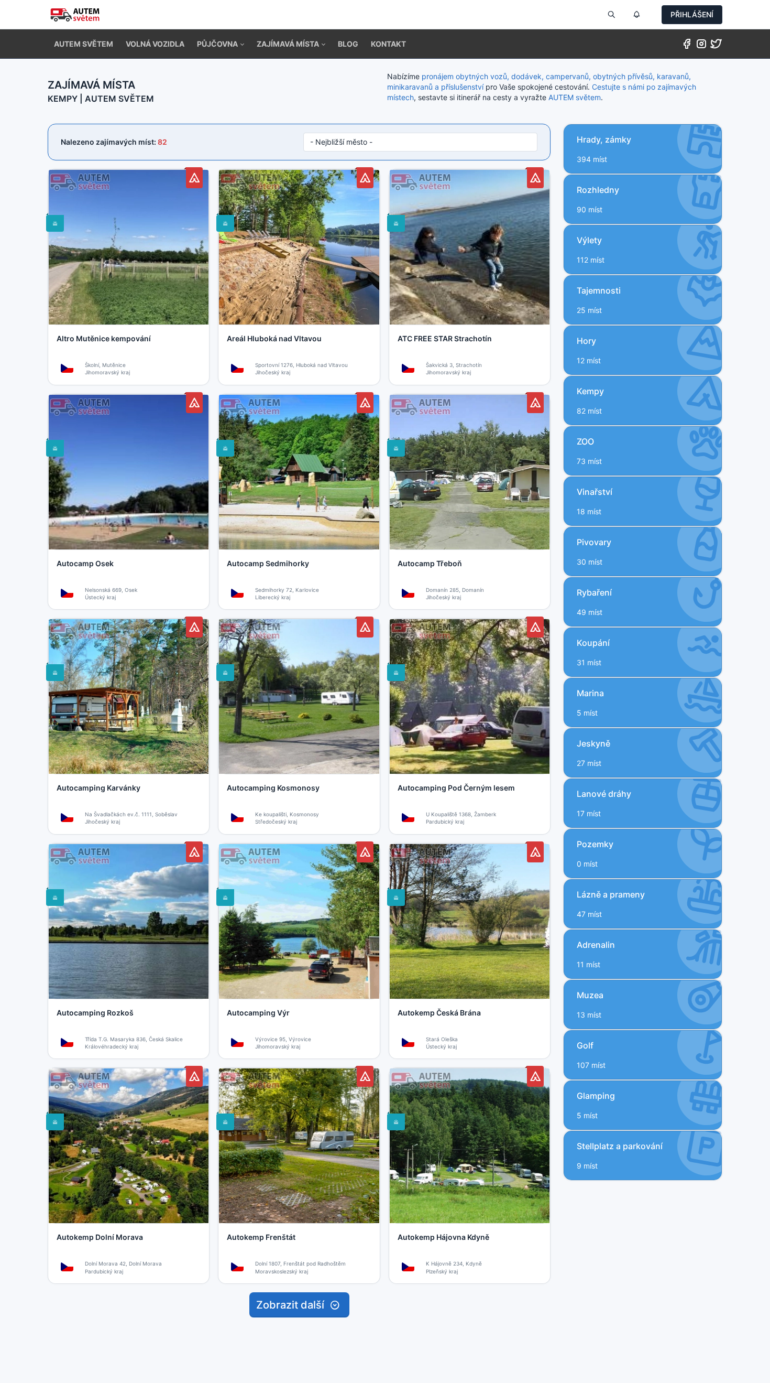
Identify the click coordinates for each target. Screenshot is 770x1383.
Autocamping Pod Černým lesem (456, 787)
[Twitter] (716, 45)
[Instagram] (701, 45)
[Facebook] (686, 45)
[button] (220, 44)
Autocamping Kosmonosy (273, 787)
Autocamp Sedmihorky (268, 563)
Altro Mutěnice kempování (104, 338)
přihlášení (691, 14)
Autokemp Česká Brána (439, 1012)
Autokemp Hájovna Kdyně (443, 1237)
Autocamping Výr (258, 1012)
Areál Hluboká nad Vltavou (274, 338)
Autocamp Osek (85, 563)
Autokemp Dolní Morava (100, 1237)
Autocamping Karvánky (98, 787)
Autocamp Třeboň (430, 563)
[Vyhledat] (611, 14)
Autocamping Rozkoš (95, 1012)
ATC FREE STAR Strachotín (445, 338)
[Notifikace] (636, 14)
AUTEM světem (574, 97)
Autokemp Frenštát (261, 1237)
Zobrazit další (292, 1305)
